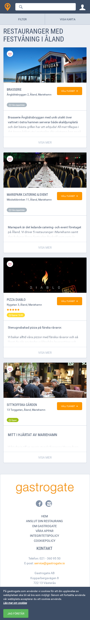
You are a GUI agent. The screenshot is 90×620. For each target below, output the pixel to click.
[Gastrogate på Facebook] (39, 504)
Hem (44, 516)
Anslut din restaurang (44, 521)
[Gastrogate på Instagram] (48, 504)
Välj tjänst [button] (68, 90)
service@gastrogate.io (49, 563)
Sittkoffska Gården (22, 404)
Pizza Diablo (16, 299)
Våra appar (45, 531)
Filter (22, 19)
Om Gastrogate (44, 526)
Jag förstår (15, 613)
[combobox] (45, 6)
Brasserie (14, 89)
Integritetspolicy (44, 535)
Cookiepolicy (44, 541)
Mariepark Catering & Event (27, 194)
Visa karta (67, 19)
